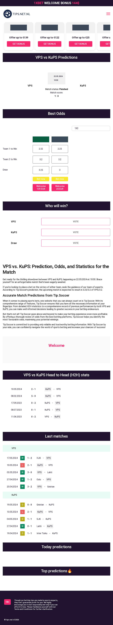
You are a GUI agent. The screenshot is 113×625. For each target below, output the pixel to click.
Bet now (41, 179)
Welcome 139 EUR (41, 187)
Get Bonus (19, 44)
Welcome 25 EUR (59, 187)
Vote (76, 221)
